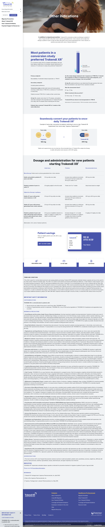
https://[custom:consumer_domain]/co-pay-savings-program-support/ (63, 262)
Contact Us (50, 515)
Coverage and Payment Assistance (60, 502)
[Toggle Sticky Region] (20, 513)
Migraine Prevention (8, 19)
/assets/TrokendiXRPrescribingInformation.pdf (36, 262)
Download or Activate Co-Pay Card (60, 504)
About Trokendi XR (7, 21)
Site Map (44, 515)
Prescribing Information (7, 9)
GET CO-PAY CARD (45, 243)
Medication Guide (6, 11)
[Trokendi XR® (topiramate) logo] (7, 4)
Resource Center (82, 504)
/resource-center (91, 262)
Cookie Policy (98, 525)
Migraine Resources (56, 509)
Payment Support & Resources (11, 26)
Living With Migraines (57, 498)
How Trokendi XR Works (9, 23)
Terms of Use (36, 515)
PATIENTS (5, 15)
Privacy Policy (28, 515)
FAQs (53, 507)
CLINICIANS (13, 15)
